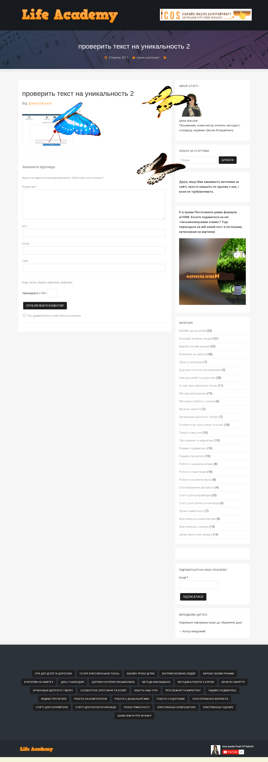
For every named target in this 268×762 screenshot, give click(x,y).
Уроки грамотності (191, 511)
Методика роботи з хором (197, 401)
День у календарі (191, 362)
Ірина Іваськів (40, 103)
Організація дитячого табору (198, 417)
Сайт (25, 261)
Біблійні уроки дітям (192, 331)
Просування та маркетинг (196, 440)
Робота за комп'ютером (195, 479)
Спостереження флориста (196, 487)
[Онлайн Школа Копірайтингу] (206, 19)
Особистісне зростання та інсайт (201, 425)
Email (25, 243)
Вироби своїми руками (194, 346)
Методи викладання (192, 393)
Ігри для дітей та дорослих (197, 378)
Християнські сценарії (194, 526)
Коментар (29, 186)
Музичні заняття (190, 409)
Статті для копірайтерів (195, 495)
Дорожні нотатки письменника (200, 370)
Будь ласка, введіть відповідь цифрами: (47, 282)
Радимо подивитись (192, 448)
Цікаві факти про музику (195, 534)
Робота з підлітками (193, 472)
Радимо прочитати (191, 456)
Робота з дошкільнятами (196, 464)
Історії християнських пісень (198, 385)
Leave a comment (148, 57)
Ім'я (24, 226)
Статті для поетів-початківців (199, 503)
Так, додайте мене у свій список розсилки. (54, 315)
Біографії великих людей (195, 338)
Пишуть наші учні (190, 432)
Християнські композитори (197, 519)
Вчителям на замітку (193, 354)
